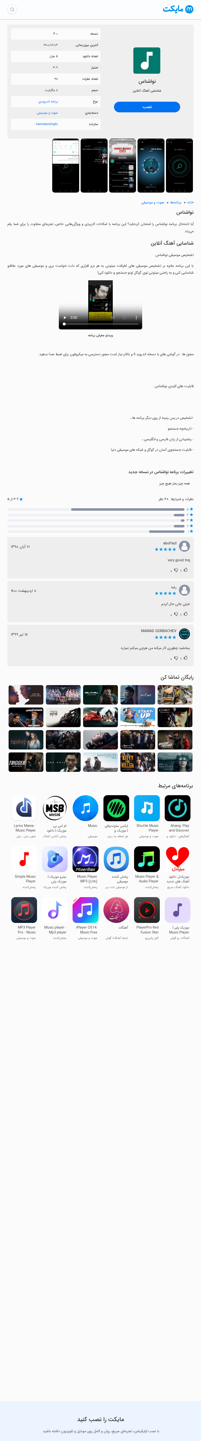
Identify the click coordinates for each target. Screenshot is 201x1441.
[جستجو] (12, 9)
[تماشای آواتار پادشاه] (63, 696)
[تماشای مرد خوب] (137, 696)
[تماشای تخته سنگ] (175, 696)
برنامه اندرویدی (48, 101)
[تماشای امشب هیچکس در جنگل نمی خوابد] (100, 718)
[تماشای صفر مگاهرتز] (100, 741)
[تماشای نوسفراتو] (63, 718)
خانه (190, 202)
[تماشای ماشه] (26, 763)
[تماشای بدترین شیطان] (137, 741)
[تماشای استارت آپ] (137, 718)
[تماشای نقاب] (63, 763)
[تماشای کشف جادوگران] (26, 741)
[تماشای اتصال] (175, 718)
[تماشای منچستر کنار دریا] (100, 763)
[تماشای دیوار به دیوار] (100, 696)
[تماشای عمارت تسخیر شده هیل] (175, 763)
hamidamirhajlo (47, 124)
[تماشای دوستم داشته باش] (26, 696)
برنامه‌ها (175, 202)
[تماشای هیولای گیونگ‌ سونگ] (63, 741)
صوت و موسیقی (47, 112)
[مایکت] (178, 13)
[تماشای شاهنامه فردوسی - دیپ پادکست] (26, 718)
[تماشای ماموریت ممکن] (175, 741)
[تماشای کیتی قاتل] (137, 763)
